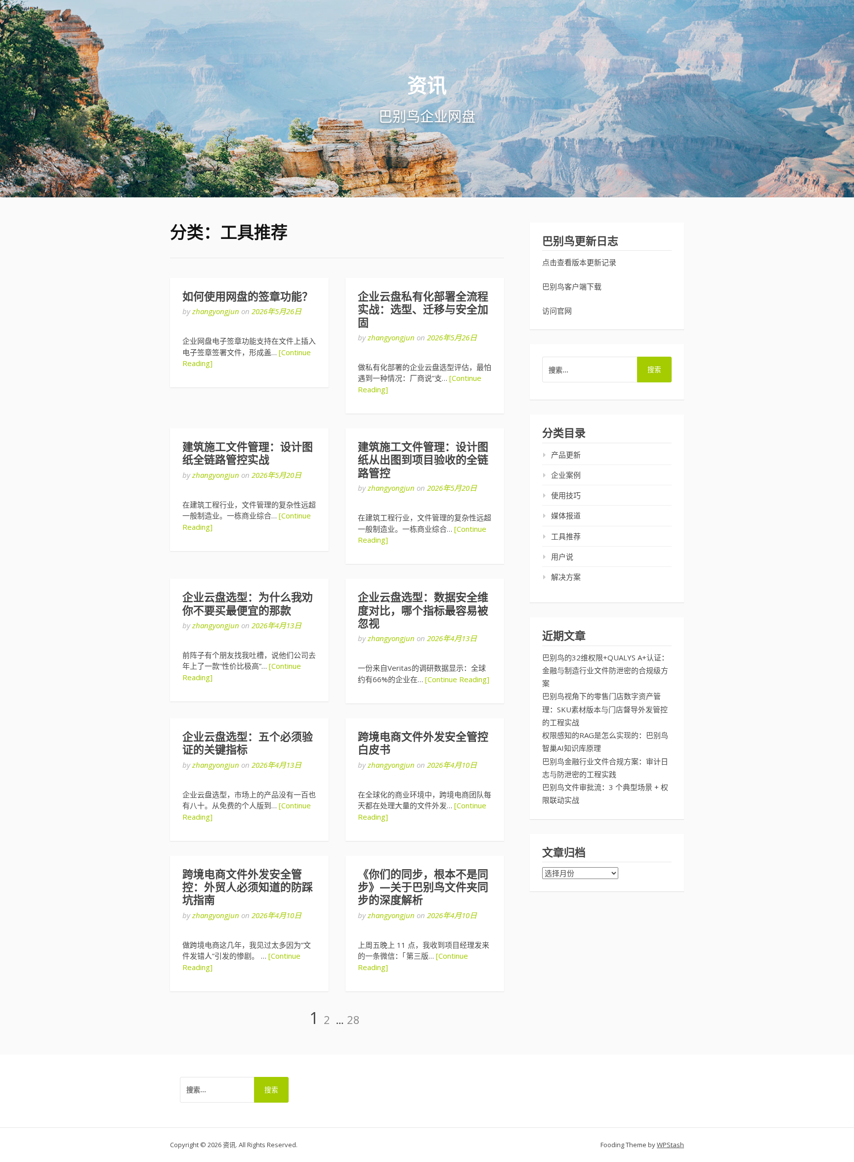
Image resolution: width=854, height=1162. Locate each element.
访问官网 (557, 311)
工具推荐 (566, 536)
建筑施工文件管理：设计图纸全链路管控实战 (247, 453)
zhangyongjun (215, 311)
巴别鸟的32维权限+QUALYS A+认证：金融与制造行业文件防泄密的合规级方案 (605, 670)
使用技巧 (566, 495)
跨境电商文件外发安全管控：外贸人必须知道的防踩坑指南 (247, 887)
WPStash (670, 1144)
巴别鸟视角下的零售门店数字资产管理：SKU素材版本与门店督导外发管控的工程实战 (605, 709)
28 (353, 1019)
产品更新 (566, 455)
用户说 (562, 556)
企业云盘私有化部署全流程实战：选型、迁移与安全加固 (423, 309)
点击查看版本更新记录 (579, 262)
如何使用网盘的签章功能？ (247, 296)
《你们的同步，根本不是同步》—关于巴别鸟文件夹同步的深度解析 (423, 887)
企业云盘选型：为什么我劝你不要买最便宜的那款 (247, 603)
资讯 (427, 84)
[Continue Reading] (457, 679)
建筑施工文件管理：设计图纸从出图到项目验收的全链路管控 (423, 460)
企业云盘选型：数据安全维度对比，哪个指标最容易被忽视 (423, 610)
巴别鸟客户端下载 (571, 286)
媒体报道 (566, 515)
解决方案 (566, 577)
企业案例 (566, 475)
